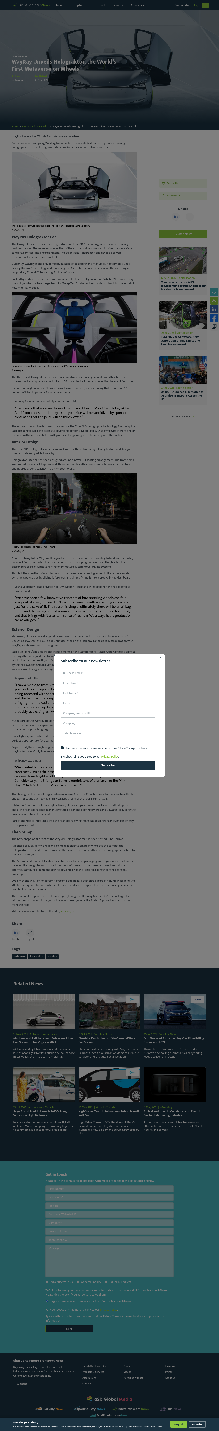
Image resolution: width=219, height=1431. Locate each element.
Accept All (179, 1424)
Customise (197, 1424)
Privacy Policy (109, 756)
